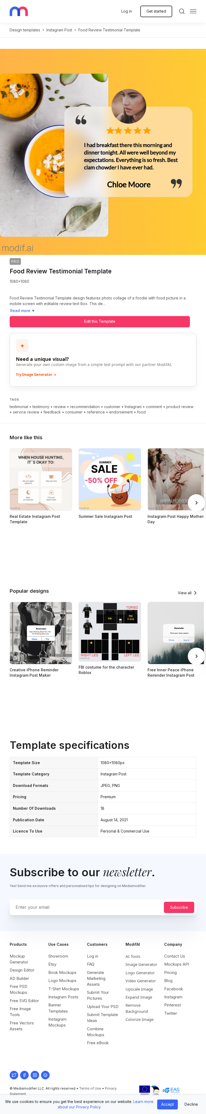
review (60, 406)
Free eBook (98, 1042)
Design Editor (22, 970)
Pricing (170, 972)
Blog (168, 980)
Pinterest (172, 1004)
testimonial (19, 406)
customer (112, 406)
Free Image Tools (20, 1011)
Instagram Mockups (57, 1022)
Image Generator (141, 964)
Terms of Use (90, 1088)
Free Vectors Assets (22, 1025)
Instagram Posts (63, 996)
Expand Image (139, 997)
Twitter (170, 1013)
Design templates (25, 30)
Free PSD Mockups (18, 989)
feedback (52, 412)
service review (26, 412)
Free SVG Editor (24, 1000)
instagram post (59, 30)
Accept (167, 1104)
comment (154, 406)
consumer (74, 412)
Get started (156, 11)
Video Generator (141, 980)
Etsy (52, 964)
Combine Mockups (95, 1031)
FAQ (90, 964)
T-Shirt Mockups (63, 988)
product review (179, 406)
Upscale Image (139, 989)
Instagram (133, 406)
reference (96, 412)
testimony (40, 406)
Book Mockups (62, 972)
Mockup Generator (19, 959)
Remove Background (137, 1008)
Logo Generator (140, 972)
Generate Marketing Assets (96, 978)
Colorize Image (139, 1019)
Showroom (58, 956)
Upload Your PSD (103, 1006)
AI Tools (133, 956)
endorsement (121, 412)
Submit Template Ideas (102, 1017)
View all (185, 593)
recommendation (85, 406)
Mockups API (176, 964)
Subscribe (179, 907)
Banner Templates (58, 1007)
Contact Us (174, 956)
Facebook (173, 988)
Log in (126, 11)
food (141, 412)
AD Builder (19, 978)
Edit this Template (99, 321)
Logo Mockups (62, 980)
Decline (191, 1104)
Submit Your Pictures (98, 995)
